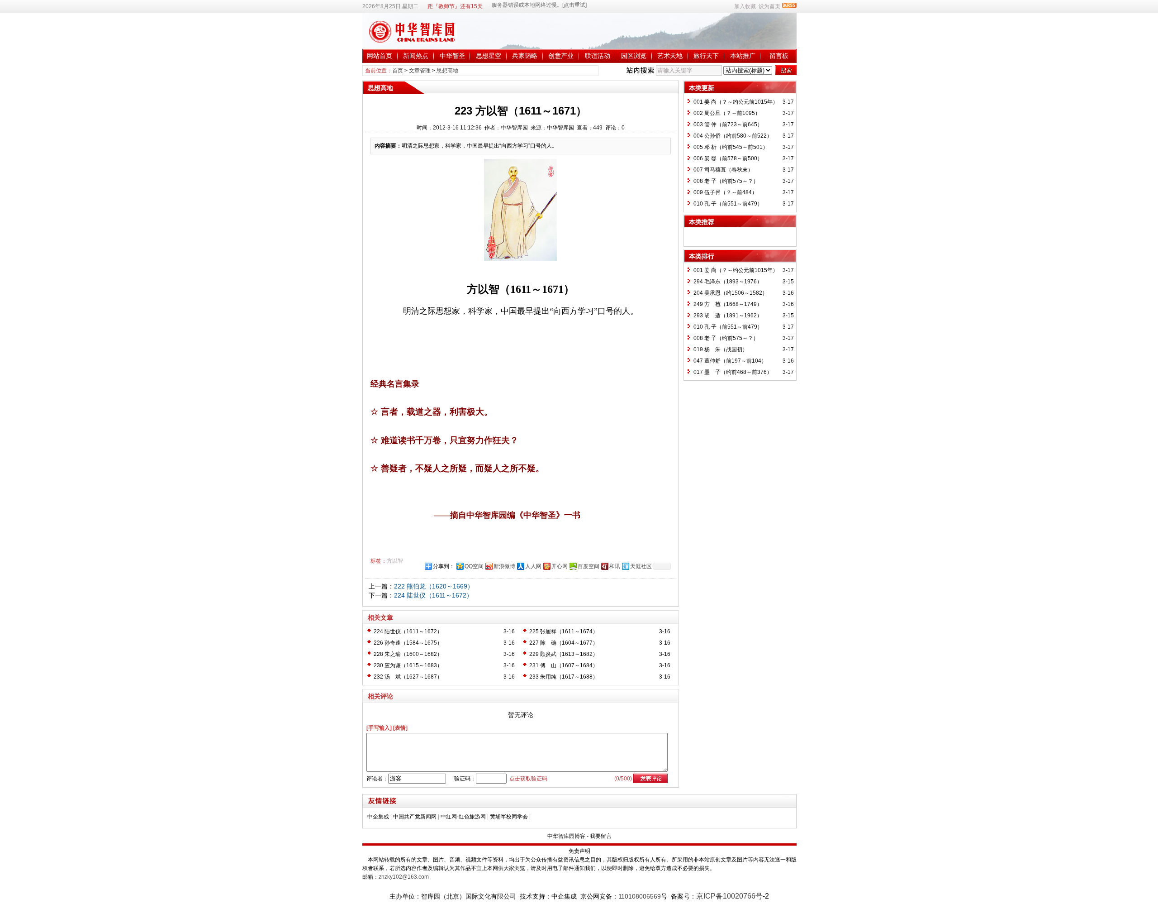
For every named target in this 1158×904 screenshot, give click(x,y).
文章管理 (420, 70)
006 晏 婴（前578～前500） (728, 158)
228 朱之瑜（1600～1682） (408, 654)
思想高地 (447, 70)
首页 (397, 70)
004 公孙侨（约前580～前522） (732, 136)
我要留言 (601, 836)
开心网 (559, 566)
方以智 (395, 561)
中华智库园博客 (566, 836)
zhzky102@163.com (404, 877)
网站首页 (379, 55)
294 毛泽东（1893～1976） (727, 281)
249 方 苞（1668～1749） (727, 304)
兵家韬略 (524, 55)
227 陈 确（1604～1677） (563, 643)
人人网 (533, 566)
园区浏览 (633, 55)
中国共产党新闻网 (415, 816)
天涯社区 (641, 566)
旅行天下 (706, 55)
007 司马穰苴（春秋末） (723, 170)
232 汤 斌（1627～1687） (408, 677)
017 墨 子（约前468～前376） (732, 372)
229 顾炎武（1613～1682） (563, 654)
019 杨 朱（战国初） (720, 349)
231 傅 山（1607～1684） (563, 665)
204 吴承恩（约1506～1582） (730, 293)
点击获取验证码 (528, 778)
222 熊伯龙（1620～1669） (434, 586)
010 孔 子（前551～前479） (728, 204)
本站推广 (742, 55)
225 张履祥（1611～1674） (563, 631)
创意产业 (561, 55)
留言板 (778, 55)
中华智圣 (452, 55)
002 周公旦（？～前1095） (726, 113)
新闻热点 (415, 55)
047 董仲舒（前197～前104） (730, 361)
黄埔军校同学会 (509, 816)
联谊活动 (597, 55)
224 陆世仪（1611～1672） (433, 595)
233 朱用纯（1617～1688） (563, 677)
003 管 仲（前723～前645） (728, 124)
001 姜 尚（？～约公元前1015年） (735, 102)
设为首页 (769, 6)
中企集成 (378, 816)
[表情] (400, 728)
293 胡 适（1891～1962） (727, 315)
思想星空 (488, 55)
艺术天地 (670, 55)
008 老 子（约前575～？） (726, 181)
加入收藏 (745, 6)
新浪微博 (504, 566)
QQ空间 (474, 566)
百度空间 (588, 566)
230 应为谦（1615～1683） (408, 665)
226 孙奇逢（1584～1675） (408, 643)
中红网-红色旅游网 (463, 816)
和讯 (614, 566)
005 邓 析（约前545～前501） (730, 147)
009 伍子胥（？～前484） (725, 192)
